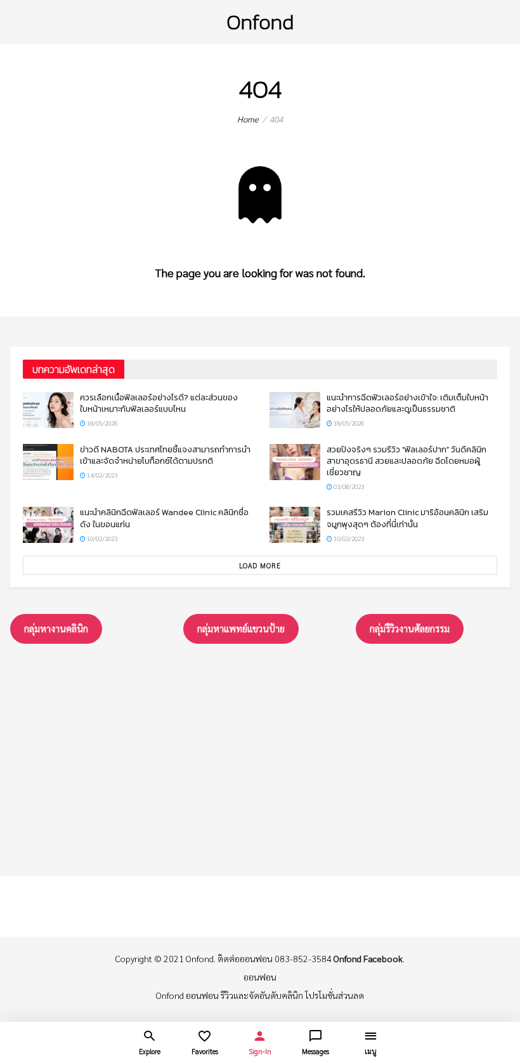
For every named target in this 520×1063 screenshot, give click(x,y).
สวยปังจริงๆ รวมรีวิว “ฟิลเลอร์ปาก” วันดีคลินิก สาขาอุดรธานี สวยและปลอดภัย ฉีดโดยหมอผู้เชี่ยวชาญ (406, 460)
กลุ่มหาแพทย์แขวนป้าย (241, 628)
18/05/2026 (101, 423)
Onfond (260, 21)
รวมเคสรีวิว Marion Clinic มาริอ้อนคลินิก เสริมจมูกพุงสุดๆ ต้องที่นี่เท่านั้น (407, 518)
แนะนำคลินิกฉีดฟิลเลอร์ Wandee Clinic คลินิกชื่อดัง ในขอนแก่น (164, 518)
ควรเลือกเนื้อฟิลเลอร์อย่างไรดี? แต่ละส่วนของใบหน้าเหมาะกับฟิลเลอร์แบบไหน (159, 403)
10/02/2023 (101, 538)
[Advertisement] (260, 756)
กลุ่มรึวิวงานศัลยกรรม (410, 628)
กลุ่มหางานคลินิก (56, 628)
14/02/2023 (101, 475)
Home (248, 119)
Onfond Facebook (368, 958)
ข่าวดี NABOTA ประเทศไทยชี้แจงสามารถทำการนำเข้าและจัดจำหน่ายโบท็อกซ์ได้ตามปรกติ (165, 455)
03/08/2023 (348, 486)
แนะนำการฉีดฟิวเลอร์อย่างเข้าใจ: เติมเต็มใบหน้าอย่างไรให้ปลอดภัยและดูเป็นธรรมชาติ (407, 403)
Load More (260, 565)
